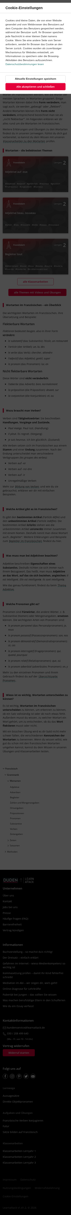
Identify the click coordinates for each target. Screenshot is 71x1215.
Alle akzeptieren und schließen (35, 86)
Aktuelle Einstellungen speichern (35, 78)
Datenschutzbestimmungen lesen (24, 64)
